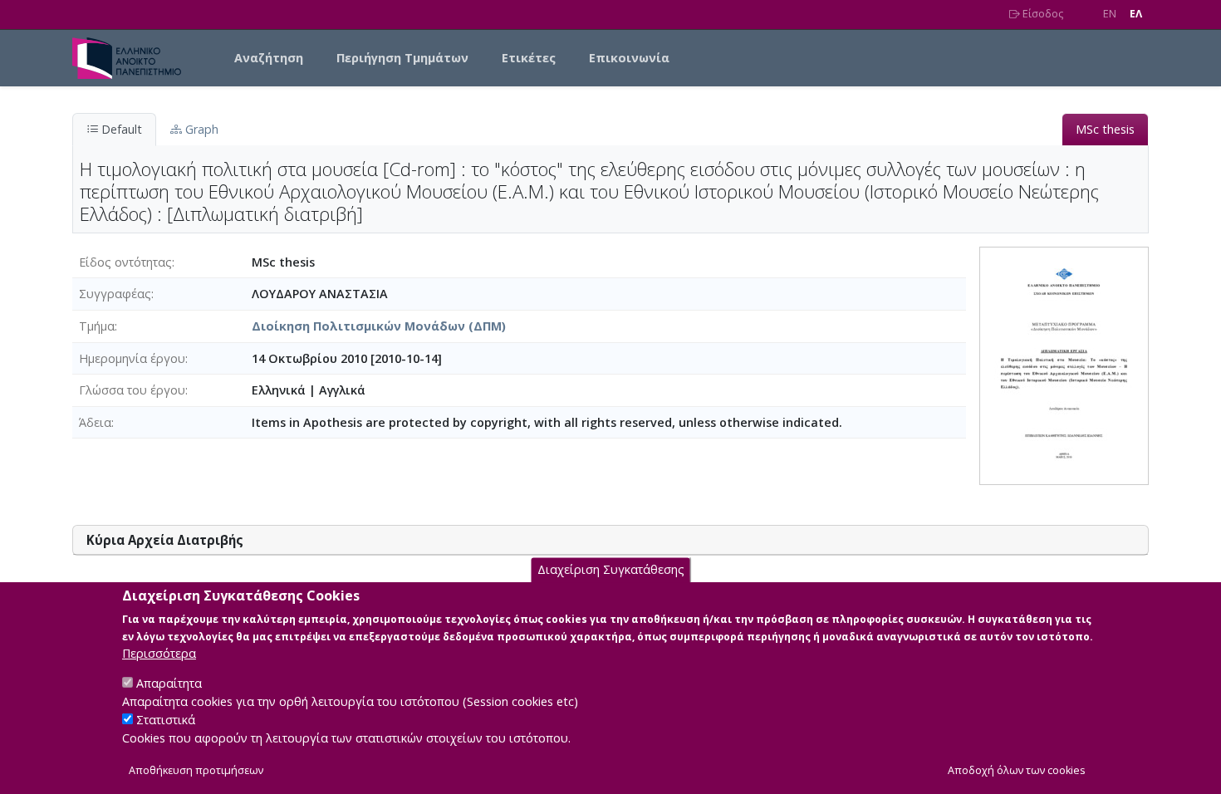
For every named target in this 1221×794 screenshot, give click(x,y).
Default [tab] (120, 129)
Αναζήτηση (268, 58)
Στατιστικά (165, 720)
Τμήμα (97, 326)
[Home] (133, 58)
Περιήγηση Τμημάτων (402, 58)
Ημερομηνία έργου (132, 358)
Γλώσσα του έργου (132, 390)
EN (1109, 14)
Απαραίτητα (169, 683)
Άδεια (95, 422)
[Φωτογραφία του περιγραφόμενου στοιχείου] (1064, 364)
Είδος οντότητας (125, 262)
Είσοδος (1041, 14)
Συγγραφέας (115, 293)
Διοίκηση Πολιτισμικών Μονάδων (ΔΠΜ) (379, 326)
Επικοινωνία (629, 58)
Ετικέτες (529, 58)
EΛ (1136, 14)
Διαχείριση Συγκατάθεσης (610, 569)
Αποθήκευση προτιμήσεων (196, 770)
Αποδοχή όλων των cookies (1017, 770)
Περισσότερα (159, 653)
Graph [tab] (200, 129)
